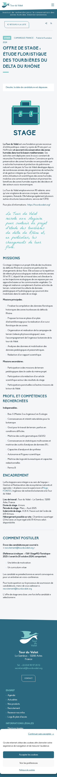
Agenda (11, 695)
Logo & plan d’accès (17, 717)
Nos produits (14, 704)
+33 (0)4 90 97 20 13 (30, 665)
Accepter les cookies (28, 754)
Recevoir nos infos (16, 712)
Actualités (12, 699)
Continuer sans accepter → (41, 733)
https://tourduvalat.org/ (38, 204)
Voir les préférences (28, 763)
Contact (28, 678)
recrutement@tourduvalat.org (19, 547)
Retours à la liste (17, 25)
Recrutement (14, 708)
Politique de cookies (27, 770)
